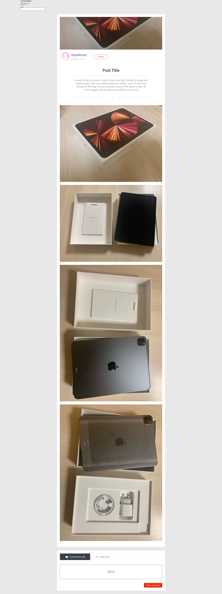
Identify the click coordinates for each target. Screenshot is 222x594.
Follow (101, 56)
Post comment (153, 585)
